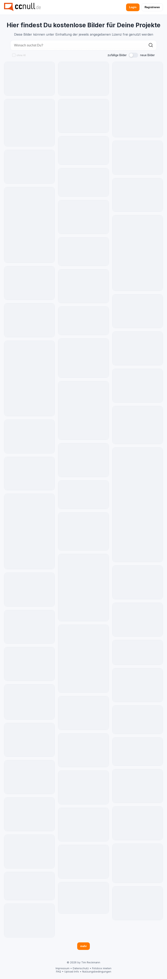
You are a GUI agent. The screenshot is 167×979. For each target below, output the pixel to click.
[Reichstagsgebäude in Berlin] (29, 473)
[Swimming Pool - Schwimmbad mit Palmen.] (29, 531)
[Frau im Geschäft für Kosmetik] (29, 283)
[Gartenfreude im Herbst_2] (83, 531)
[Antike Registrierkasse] (137, 348)
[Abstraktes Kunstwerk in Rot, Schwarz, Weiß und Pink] (29, 814)
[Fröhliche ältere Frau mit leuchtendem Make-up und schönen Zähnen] (29, 886)
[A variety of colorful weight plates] (29, 224)
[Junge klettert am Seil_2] (83, 358)
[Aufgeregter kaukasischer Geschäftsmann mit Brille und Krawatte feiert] (29, 920)
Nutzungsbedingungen (96, 971)
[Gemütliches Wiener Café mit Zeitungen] (83, 410)
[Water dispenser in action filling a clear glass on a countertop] (137, 99)
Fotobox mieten (101, 968)
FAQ (58, 971)
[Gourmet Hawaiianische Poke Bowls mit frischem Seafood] (83, 286)
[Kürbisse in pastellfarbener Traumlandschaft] (83, 787)
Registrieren (152, 7)
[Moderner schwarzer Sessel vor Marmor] (83, 587)
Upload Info (71, 971)
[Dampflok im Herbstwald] (29, 436)
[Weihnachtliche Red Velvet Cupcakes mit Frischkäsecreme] (83, 182)
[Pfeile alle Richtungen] (83, 659)
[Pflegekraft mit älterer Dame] (83, 824)
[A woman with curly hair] (29, 320)
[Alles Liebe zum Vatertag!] (29, 167)
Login (132, 7)
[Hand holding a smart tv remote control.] (29, 664)
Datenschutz (81, 968)
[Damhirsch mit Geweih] (137, 425)
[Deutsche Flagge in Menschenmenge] (137, 311)
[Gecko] (83, 861)
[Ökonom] (137, 685)
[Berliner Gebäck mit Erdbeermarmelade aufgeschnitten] (83, 495)
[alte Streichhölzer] (29, 589)
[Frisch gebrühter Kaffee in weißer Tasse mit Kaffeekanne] (83, 150)
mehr (83, 946)
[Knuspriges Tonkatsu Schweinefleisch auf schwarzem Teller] (83, 251)
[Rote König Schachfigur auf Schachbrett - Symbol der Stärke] (83, 750)
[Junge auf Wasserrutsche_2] (137, 786)
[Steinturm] (137, 195)
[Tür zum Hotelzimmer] (29, 378)
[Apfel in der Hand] (83, 78)
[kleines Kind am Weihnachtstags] (83, 217)
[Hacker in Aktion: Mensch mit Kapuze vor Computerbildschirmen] (29, 627)
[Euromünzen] (137, 652)
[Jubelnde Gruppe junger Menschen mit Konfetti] (83, 321)
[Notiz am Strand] (137, 903)
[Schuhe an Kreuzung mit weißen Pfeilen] (29, 851)
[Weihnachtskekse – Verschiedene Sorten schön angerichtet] (137, 619)
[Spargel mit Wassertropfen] (137, 823)
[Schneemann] (137, 505)
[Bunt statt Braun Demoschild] (83, 897)
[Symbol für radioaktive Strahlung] (29, 122)
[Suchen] (150, 45)
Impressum (62, 968)
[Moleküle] (29, 740)
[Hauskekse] (29, 701)
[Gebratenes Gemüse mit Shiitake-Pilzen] (137, 752)
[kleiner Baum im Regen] (29, 777)
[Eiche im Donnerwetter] (137, 863)
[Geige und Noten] (83, 116)
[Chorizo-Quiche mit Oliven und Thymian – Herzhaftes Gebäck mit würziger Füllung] (137, 720)
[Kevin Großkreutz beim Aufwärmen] (137, 253)
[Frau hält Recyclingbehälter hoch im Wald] (83, 713)
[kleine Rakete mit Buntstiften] (137, 582)
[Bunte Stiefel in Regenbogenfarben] (29, 78)
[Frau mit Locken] (83, 460)
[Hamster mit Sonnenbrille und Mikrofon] (137, 385)
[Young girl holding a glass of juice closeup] (137, 157)
